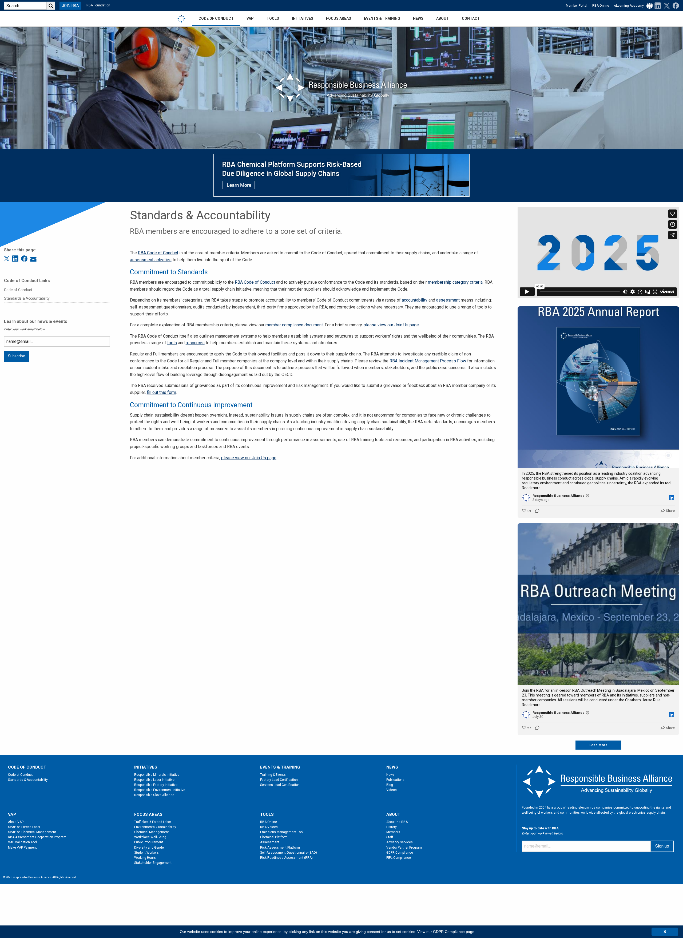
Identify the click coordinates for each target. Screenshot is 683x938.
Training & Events (273, 775)
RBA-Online (600, 5)
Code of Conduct (18, 290)
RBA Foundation (98, 5)
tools (172, 342)
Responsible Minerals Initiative (156, 775)
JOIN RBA (70, 5)
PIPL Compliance (398, 858)
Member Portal (576, 5)
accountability (414, 300)
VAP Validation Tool (22, 842)
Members (393, 832)
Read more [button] (531, 488)
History (391, 827)
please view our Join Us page (391, 324)
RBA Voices (269, 827)
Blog (389, 785)
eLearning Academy (629, 5)
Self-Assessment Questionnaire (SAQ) (288, 852)
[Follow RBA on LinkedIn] (657, 5)
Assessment (269, 842)
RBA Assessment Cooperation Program (37, 837)
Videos (391, 790)
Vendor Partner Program (404, 847)
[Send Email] (33, 258)
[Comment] (536, 511)
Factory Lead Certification (279, 780)
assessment (448, 300)
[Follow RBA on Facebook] (674, 5)
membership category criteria (455, 282)
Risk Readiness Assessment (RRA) (286, 858)
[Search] (51, 6)
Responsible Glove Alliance (154, 795)
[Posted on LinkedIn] (671, 497)
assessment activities (151, 259)
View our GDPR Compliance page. (446, 931)
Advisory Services (399, 842)
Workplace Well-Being (150, 837)
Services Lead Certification (280, 785)
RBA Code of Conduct (158, 252)
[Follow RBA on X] (666, 5)
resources (195, 342)
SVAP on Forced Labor (24, 827)
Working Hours (145, 858)
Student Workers (146, 852)
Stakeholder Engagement (153, 863)
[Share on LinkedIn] (16, 258)
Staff (389, 837)
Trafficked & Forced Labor (152, 822)
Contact (471, 18)
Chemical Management (151, 832)
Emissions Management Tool (281, 832)
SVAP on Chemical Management (32, 832)
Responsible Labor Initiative (154, 780)
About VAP (15, 822)
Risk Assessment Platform (280, 847)
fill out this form (161, 392)
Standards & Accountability (27, 298)
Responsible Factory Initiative (155, 785)
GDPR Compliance (399, 852)
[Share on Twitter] (7, 258)
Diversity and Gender (149, 847)
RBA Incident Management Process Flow (428, 360)
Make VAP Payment (22, 847)
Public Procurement (148, 842)
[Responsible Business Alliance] (181, 18)
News (390, 775)
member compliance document (294, 324)
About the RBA (397, 822)
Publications (395, 780)
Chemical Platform (274, 837)
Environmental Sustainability (155, 827)
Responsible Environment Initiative (159, 790)
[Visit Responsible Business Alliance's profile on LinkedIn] (527, 497)
